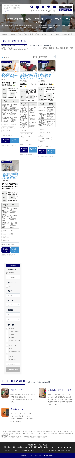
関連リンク (8, 450)
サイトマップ (17, 450)
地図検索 (43, 11)
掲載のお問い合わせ (64, 450)
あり (10, 286)
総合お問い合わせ (65, 10)
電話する (16, 141)
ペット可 (12, 337)
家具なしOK (13, 345)
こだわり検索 (48, 10)
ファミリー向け (14, 331)
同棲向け (12, 334)
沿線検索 (37, 11)
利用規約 (26, 450)
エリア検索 (31, 10)
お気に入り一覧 (66, 7)
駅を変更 (13, 277)
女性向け (12, 328)
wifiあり (11, 356)
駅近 (10, 348)
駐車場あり (12, 359)
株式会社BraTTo (11, 145)
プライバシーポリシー (38, 450)
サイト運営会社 (51, 450)
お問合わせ (6, 140)
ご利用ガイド (54, 10)
